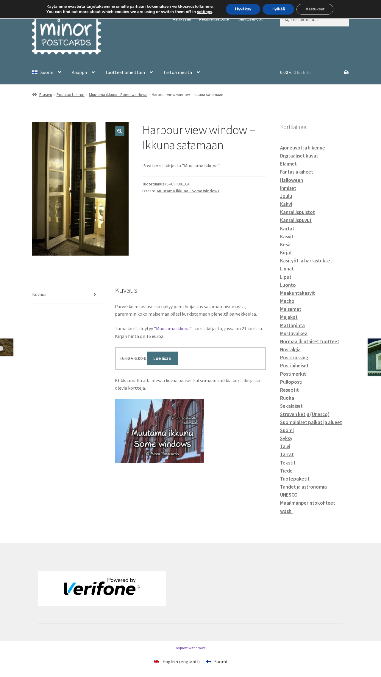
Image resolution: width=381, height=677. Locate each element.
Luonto (288, 285)
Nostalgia (290, 349)
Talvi (285, 446)
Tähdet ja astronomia (303, 487)
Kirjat (286, 252)
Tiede (286, 470)
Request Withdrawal (191, 648)
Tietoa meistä (177, 72)
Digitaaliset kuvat (299, 155)
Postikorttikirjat (71, 94)
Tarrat (287, 454)
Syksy (286, 438)
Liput (285, 277)
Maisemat (290, 309)
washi (286, 511)
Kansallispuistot (297, 212)
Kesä (285, 244)
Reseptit (289, 390)
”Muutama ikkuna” (173, 328)
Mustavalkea (293, 333)
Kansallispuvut (296, 220)
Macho (287, 301)
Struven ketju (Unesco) (305, 414)
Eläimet (288, 163)
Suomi (287, 430)
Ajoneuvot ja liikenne (302, 147)
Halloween (291, 180)
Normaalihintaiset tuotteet (309, 341)
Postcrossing (294, 357)
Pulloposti (291, 382)
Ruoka (287, 398)
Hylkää (278, 9)
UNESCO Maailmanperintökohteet (307, 499)
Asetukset (314, 9)
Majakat (289, 317)
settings (204, 12)
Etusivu (45, 94)
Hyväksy (243, 9)
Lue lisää (162, 358)
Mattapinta (292, 325)
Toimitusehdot (250, 19)
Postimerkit (293, 374)
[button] (119, 131)
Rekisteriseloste (214, 19)
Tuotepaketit (295, 479)
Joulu (286, 196)
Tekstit (288, 462)
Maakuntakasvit (297, 293)
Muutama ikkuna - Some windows (118, 94)
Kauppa (79, 72)
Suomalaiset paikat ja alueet (311, 422)
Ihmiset (288, 188)
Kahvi (286, 204)
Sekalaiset (291, 406)
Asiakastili (182, 19)
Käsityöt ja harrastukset (306, 260)
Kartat (287, 228)
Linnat (287, 268)
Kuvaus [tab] (39, 294)
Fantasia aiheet (296, 172)
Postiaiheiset (294, 365)
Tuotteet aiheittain (125, 72)
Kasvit (286, 236)
